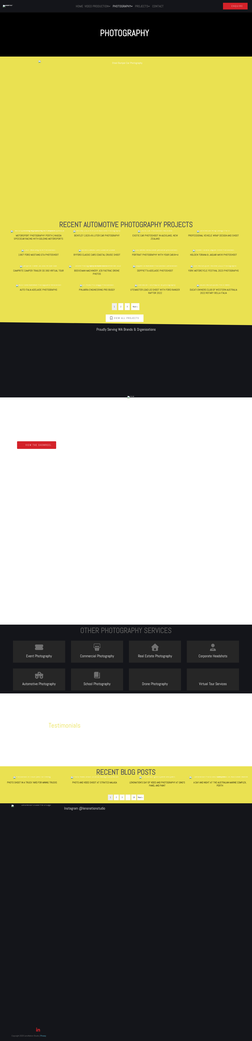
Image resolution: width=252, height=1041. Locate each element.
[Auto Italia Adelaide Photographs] (38, 290)
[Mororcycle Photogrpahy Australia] (206, 209)
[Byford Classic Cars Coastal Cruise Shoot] (97, 254)
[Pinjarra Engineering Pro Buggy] (97, 290)
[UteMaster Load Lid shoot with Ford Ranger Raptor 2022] (155, 290)
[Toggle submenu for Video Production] (109, 6)
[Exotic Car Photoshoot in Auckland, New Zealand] (155, 235)
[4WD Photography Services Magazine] (40, 192)
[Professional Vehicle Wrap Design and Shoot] (213, 235)
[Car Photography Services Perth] (206, 192)
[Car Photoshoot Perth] (96, 181)
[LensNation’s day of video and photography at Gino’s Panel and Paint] (157, 782)
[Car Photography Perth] (151, 181)
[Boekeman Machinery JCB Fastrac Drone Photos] (97, 271)
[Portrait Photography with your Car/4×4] (155, 254)
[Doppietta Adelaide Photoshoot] (155, 271)
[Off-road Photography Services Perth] (96, 209)
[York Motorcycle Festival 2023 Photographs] (213, 271)
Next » (135, 306)
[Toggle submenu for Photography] (131, 6)
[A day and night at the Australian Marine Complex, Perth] (220, 782)
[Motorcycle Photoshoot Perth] (40, 209)
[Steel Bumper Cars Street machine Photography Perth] (40, 184)
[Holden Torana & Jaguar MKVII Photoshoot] (213, 254)
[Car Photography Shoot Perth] (206, 181)
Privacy (43, 1035)
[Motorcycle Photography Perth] (151, 215)
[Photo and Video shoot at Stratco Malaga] (94, 782)
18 (134, 797)
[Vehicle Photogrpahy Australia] (96, 192)
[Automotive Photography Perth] (206, 198)
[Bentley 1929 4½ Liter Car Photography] (97, 235)
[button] (36, 445)
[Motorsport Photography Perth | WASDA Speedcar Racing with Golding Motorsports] (38, 235)
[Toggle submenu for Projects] (149, 6)
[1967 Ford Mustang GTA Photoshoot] (38, 254)
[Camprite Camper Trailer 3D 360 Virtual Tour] (38, 271)
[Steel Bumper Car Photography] (96, 198)
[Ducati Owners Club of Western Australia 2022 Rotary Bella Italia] (213, 290)
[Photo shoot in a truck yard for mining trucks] (32, 782)
